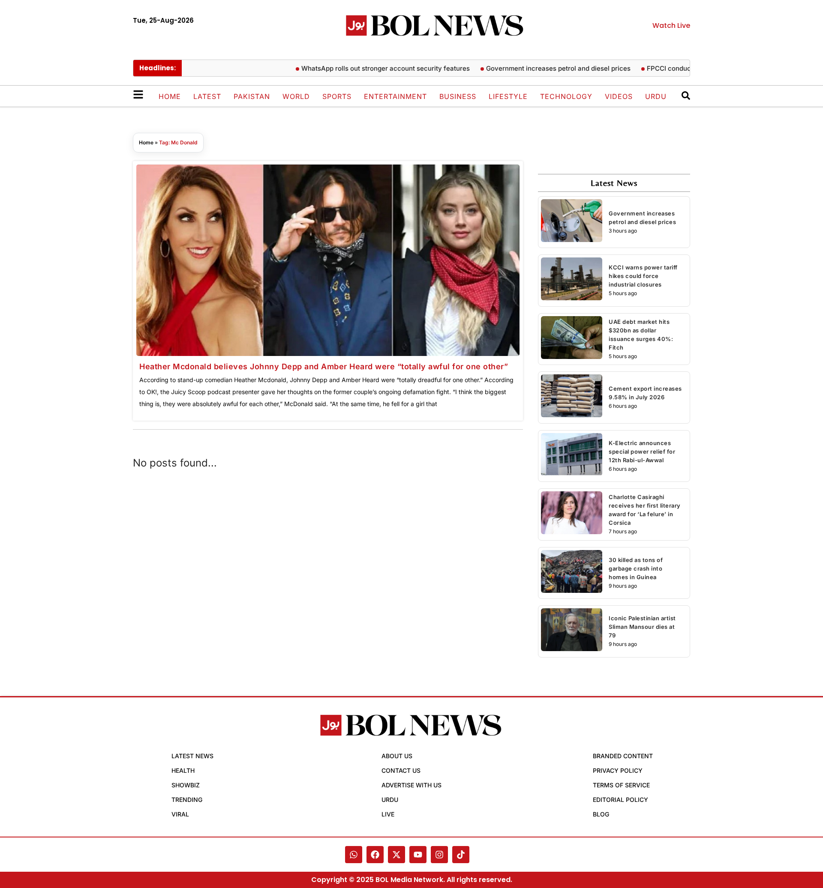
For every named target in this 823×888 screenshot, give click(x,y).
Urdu (656, 96)
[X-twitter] (396, 854)
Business (457, 96)
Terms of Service (621, 785)
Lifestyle (508, 96)
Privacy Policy (618, 770)
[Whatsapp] (353, 854)
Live (387, 814)
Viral (180, 814)
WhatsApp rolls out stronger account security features (369, 68)
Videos (619, 96)
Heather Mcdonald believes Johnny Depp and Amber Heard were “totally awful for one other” (323, 366)
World (296, 96)
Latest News (192, 755)
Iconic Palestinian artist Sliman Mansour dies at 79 (642, 627)
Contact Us (401, 770)
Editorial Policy (620, 799)
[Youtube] (418, 854)
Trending (186, 799)
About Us (396, 755)
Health (183, 770)
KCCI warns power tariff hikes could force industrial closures (643, 276)
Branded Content (623, 755)
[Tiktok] (460, 854)
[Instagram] (439, 854)
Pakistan (252, 96)
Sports (336, 96)
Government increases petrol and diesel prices (542, 68)
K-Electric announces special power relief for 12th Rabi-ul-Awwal (642, 451)
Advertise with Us (411, 785)
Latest (207, 96)
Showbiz (185, 785)
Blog (601, 814)
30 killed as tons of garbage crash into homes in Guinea (636, 568)
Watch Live (671, 25)
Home (170, 96)
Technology (566, 96)
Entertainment (395, 96)
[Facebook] (375, 854)
